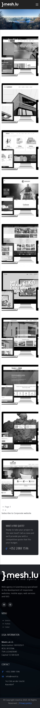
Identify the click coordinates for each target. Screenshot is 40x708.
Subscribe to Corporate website (16, 513)
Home (9, 21)
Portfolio (7, 623)
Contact (7, 627)
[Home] (10, 4)
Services (7, 620)
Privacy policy (25, 703)
